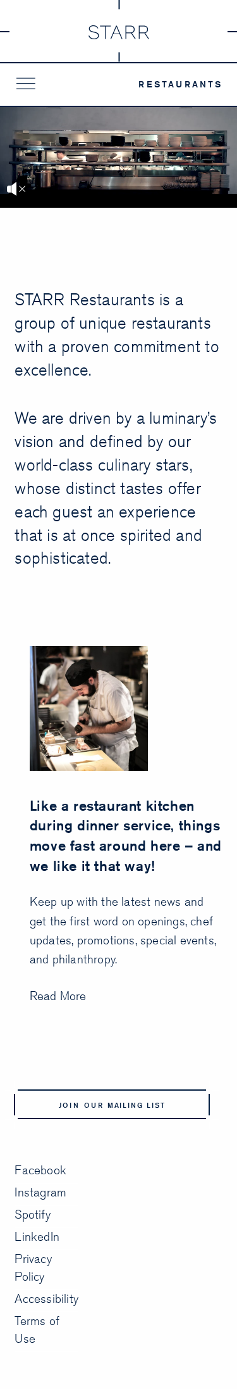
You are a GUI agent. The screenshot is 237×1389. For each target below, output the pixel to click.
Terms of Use (37, 1329)
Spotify (32, 1214)
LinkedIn (37, 1236)
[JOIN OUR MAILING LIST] (117, 1124)
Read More (58, 995)
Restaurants (180, 84)
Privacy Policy (33, 1267)
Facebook (40, 1169)
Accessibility (46, 1298)
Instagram (40, 1192)
